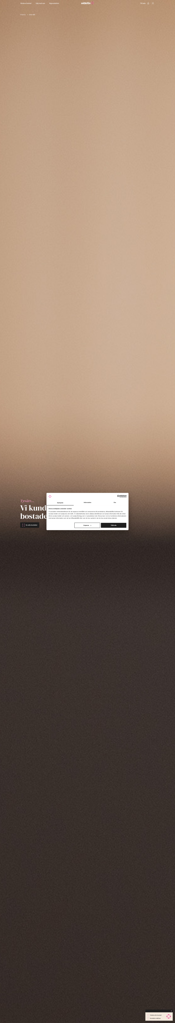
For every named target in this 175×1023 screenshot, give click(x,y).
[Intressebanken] (148, 3)
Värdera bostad (25, 3)
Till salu (143, 3)
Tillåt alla (113, 525)
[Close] (171, 1011)
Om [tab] (115, 502)
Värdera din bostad (155, 1015)
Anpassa (86, 525)
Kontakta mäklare (155, 1018)
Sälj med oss (40, 3)
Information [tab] (87, 502)
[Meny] (153, 3)
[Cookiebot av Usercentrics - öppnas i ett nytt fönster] (119, 496)
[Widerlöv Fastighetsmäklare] (87, 3)
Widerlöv (23, 15)
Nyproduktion (54, 3)
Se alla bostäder (31, 525)
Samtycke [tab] (60, 502)
